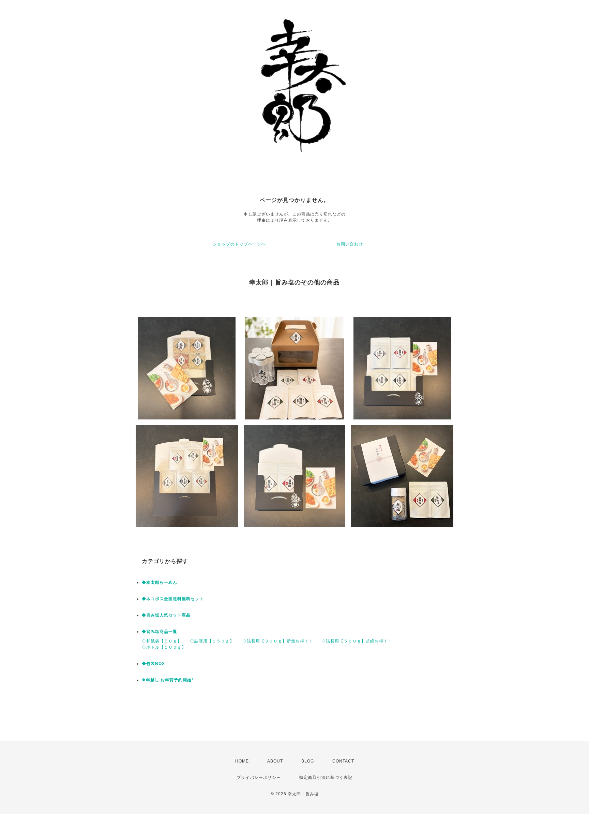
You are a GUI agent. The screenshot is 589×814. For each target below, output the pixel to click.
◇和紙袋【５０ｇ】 (162, 641)
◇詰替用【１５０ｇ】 (212, 641)
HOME (242, 761)
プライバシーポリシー (259, 777)
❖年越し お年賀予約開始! (167, 680)
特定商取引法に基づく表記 (325, 777)
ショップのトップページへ (239, 244)
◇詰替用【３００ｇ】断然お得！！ (277, 641)
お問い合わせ (349, 244)
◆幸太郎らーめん (159, 582)
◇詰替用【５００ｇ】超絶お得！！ (356, 641)
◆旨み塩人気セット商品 (166, 615)
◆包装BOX (153, 663)
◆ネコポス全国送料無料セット (173, 598)
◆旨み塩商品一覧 (159, 631)
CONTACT (343, 761)
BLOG (307, 761)
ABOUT (275, 761)
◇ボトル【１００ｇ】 (164, 647)
